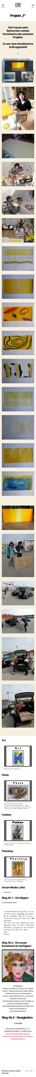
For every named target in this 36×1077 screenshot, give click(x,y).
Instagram (7, 892)
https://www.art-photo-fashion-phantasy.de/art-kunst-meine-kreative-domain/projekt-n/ (18, 1036)
